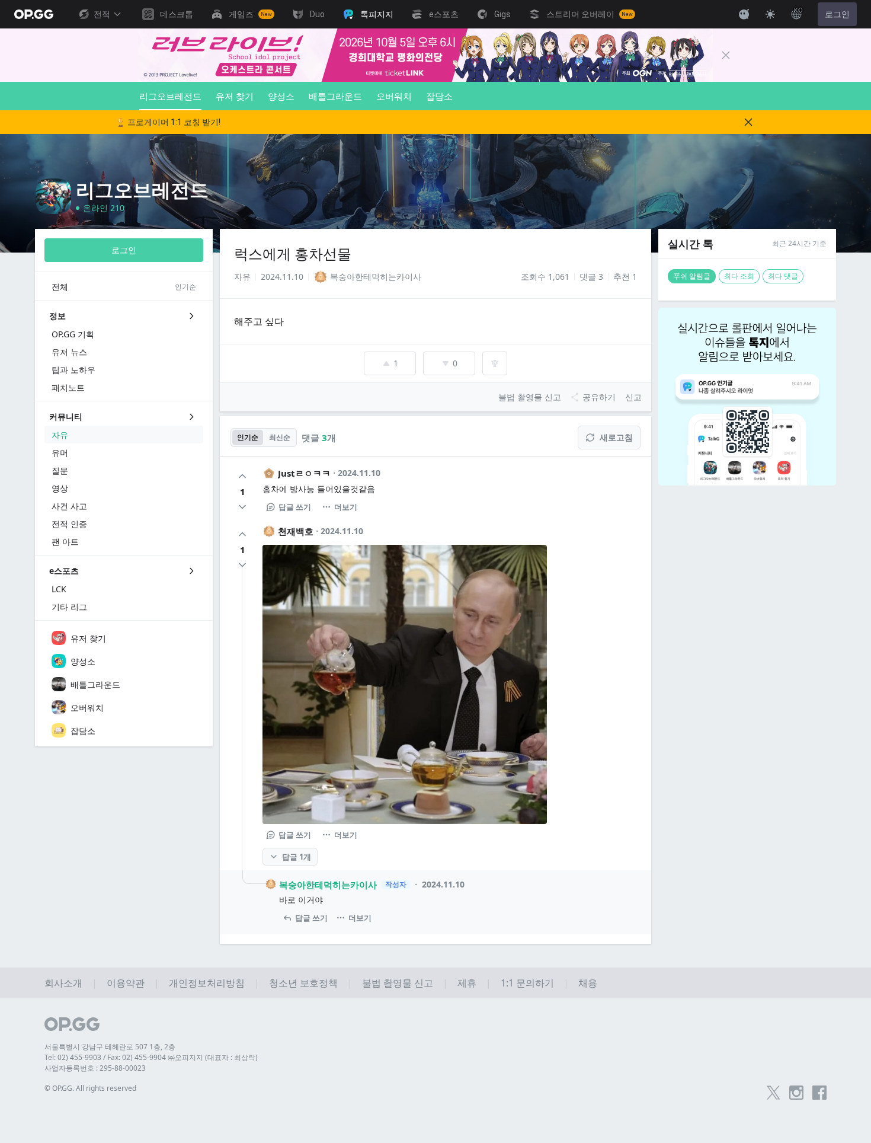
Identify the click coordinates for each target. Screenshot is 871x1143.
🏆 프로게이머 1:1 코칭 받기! (168, 122)
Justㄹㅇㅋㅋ (304, 473)
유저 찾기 (235, 96)
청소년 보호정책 (303, 982)
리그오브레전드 (170, 96)
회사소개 (63, 983)
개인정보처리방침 (207, 982)
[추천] (242, 476)
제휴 (466, 983)
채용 (587, 983)
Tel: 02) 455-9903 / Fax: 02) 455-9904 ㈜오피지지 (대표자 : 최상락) (151, 1057)
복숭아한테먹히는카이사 (328, 884)
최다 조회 (739, 276)
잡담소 (439, 96)
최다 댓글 (783, 276)
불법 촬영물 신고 (397, 982)
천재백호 (295, 531)
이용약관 (126, 982)
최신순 (279, 437)
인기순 (247, 437)
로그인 (837, 14)
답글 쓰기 (294, 507)
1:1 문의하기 (527, 982)
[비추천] (242, 507)
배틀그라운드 (335, 96)
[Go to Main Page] (34, 14)
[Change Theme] (770, 14)
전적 (102, 14)
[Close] (726, 55)
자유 (242, 276)
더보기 (345, 507)
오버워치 (394, 96)
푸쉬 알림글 (691, 276)
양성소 (281, 96)
